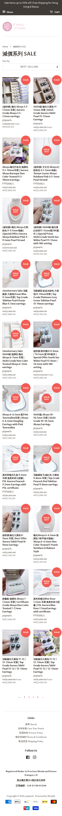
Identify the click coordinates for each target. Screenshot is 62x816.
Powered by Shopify (45, 796)
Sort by (6, 61)
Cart (57, 12)
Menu (9, 12)
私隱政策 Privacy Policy (31, 733)
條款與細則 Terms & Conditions (31, 737)
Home (5, 46)
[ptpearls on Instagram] (34, 758)
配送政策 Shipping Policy (31, 741)
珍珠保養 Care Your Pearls (31, 729)
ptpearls (30, 796)
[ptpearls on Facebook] (28, 758)
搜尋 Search (31, 724)
